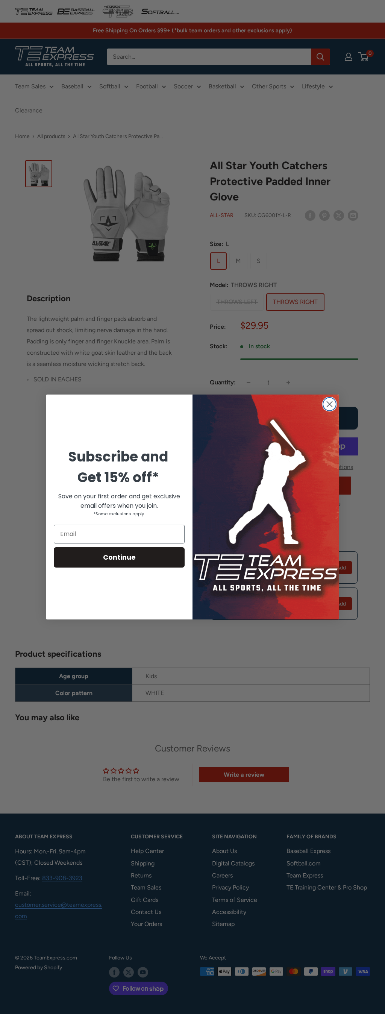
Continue (119, 557)
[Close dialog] (329, 404)
